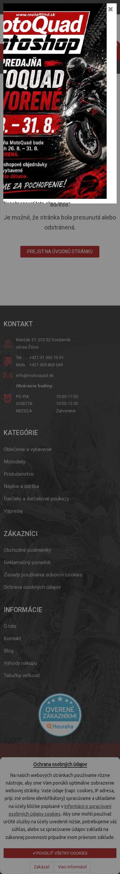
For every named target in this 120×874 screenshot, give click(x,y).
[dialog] (60, 437)
